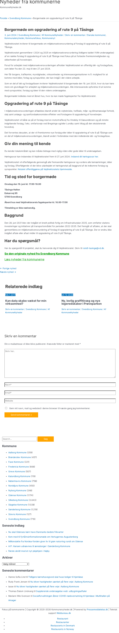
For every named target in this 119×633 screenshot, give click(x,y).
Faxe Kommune (16, 462)
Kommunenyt (48, 38)
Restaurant (62, 618)
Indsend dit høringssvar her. (85, 156)
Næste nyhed (8, 272)
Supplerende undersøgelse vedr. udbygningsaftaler (61, 591)
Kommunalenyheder (14, 38)
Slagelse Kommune (17, 504)
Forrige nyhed (8, 268)
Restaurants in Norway (62, 629)
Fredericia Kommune (18, 466)
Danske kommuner (96, 35)
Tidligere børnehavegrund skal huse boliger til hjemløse (55, 577)
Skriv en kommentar (75, 35)
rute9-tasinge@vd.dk (93, 248)
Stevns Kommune (17, 514)
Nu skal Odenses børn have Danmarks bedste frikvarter (36, 532)
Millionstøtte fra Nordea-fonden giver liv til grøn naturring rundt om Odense (45, 541)
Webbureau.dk (64, 613)
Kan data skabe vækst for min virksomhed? (25, 302)
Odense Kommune (17, 495)
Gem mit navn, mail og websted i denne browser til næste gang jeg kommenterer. (49, 408)
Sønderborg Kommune (19, 509)
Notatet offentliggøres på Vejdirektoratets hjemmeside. (45, 169)
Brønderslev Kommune (19, 457)
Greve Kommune (16, 471)
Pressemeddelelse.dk (97, 609)
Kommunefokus (33, 38)
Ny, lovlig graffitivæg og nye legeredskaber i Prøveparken (82, 302)
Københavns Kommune (19, 481)
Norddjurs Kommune (18, 485)
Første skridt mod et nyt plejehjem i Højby (29, 551)
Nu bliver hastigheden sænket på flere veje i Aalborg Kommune (61, 581)
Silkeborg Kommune (18, 500)
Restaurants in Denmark (63, 625)
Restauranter (62, 622)
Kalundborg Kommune (19, 476)
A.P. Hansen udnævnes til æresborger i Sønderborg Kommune (39, 546)
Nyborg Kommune (17, 490)
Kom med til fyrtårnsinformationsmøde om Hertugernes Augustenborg (43, 537)
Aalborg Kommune (17, 452)
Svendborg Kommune (29, 35)
